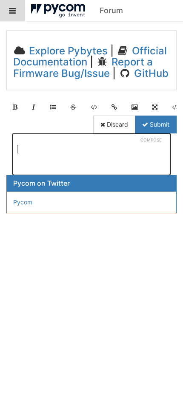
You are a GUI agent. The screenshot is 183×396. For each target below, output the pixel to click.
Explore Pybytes (67, 51)
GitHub (150, 73)
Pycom (22, 202)
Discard (116, 124)
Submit (158, 124)
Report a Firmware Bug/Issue (83, 67)
